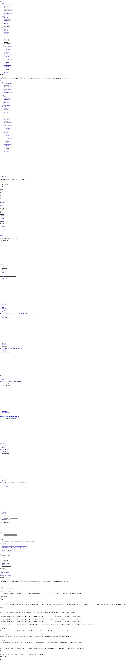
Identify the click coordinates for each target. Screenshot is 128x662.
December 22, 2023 (6, 352)
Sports (7, 47)
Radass (3, 272)
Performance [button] (3, 632)
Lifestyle (6, 53)
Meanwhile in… (7, 30)
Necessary (4, 608)
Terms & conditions (6, 566)
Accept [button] (9, 596)
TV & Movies (9, 68)
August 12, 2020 (5, 182)
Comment (2, 532)
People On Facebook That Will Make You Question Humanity (13, 482)
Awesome (4, 270)
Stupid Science (7, 34)
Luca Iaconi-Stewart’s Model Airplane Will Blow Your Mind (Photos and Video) (17, 313)
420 (7, 60)
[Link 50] (1, 80)
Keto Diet (10, 59)
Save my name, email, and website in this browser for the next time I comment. (19, 541)
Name (2, 534)
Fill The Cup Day (7, 19)
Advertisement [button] (3, 644)
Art (3, 266)
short (3, 226)
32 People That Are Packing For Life (8, 276)
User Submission (14, 518)
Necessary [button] (2, 607)
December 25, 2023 (6, 317)
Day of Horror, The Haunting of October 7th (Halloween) (14, 546)
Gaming (8, 50)
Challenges (6, 39)
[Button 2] (0, 80)
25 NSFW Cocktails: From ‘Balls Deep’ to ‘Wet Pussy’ (13, 551)
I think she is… (7, 20)
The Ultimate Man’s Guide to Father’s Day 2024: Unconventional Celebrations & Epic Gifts (21, 548)
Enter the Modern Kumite (7, 550)
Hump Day (6, 17)
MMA (7, 52)
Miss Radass (7, 26)
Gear (7, 63)
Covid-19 (6, 11)
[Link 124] (3, 233)
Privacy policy (5, 564)
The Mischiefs (6, 383)
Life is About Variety (4, 449)
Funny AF (4, 27)
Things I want (5, 310)
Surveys (6, 42)
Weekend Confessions (5, 515)
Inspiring (4, 308)
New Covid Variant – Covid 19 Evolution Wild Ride (13, 547)
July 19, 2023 (5, 486)
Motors (8, 49)
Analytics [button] (2, 638)
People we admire (8, 7)
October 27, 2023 (6, 385)
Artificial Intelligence (9, 4)
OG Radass (6, 72)
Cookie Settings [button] (4, 596)
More (3, 45)
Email (1, 537)
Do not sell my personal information (8, 594)
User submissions (8, 43)
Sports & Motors (8, 46)
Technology (6, 14)
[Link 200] (0, 554)
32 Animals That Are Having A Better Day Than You (11, 348)
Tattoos (4, 273)
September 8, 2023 (6, 419)
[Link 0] (0, 1)
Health (7, 57)
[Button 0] (1, 1)
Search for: (2, 587)
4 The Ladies (7, 24)
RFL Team (2, 235)
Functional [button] (2, 627)
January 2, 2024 (5, 279)
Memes (5, 29)
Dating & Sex (7, 9)
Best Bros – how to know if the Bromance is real (10, 381)
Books (7, 70)
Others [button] (1, 650)
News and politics (8, 10)
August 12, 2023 (5, 453)
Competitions (7, 40)
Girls (3, 16)
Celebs (7, 66)
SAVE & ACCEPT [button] (3, 656)
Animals (6, 33)
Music (7, 69)
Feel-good (6, 32)
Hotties (6, 22)
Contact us (4, 561)
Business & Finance (8, 13)
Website (2, 539)
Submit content (5, 563)
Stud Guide (6, 6)
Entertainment (7, 65)
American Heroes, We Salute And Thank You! (9, 416)
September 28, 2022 (6, 519)
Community (4, 37)
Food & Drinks (9, 55)
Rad (3, 3)
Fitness (8, 56)
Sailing (7, 62)
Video (3, 36)
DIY (3, 311)
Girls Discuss (7, 23)
